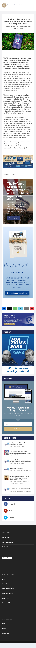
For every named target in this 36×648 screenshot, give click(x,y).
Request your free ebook (17, 293)
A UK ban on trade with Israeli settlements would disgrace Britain (20, 452)
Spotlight (4, 584)
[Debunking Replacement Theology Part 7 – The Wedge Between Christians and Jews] (6, 477)
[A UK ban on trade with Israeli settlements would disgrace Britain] (6, 452)
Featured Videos (7, 603)
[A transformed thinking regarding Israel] (6, 489)
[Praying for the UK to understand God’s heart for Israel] (6, 444)
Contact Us (5, 547)
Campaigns (5, 633)
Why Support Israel (7, 542)
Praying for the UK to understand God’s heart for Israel (19, 443)
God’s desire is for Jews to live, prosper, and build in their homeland (20, 460)
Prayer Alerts (20, 470)
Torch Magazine (19, 483)
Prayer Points (20, 446)
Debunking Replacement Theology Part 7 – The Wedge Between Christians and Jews (20, 478)
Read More (13, 218)
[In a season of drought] (6, 469)
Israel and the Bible (8, 588)
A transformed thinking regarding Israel (20, 489)
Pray (3, 623)
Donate (4, 628)
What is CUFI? (6, 537)
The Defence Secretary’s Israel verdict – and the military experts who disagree (17, 191)
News (21, 28)
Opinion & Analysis (7, 593)
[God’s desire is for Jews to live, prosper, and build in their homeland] (6, 461)
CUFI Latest (5, 598)
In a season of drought (16, 468)
